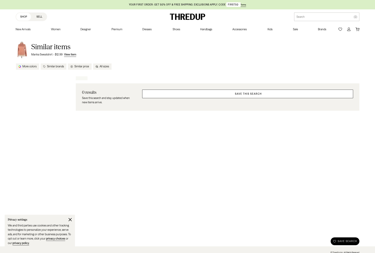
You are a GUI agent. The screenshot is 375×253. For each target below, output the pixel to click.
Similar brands (55, 66)
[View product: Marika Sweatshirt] (22, 49)
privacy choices (55, 238)
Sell (39, 16)
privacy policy (20, 243)
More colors (29, 66)
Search (300, 17)
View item (70, 54)
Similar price (81, 66)
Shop (23, 16)
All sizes (104, 66)
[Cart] (357, 29)
